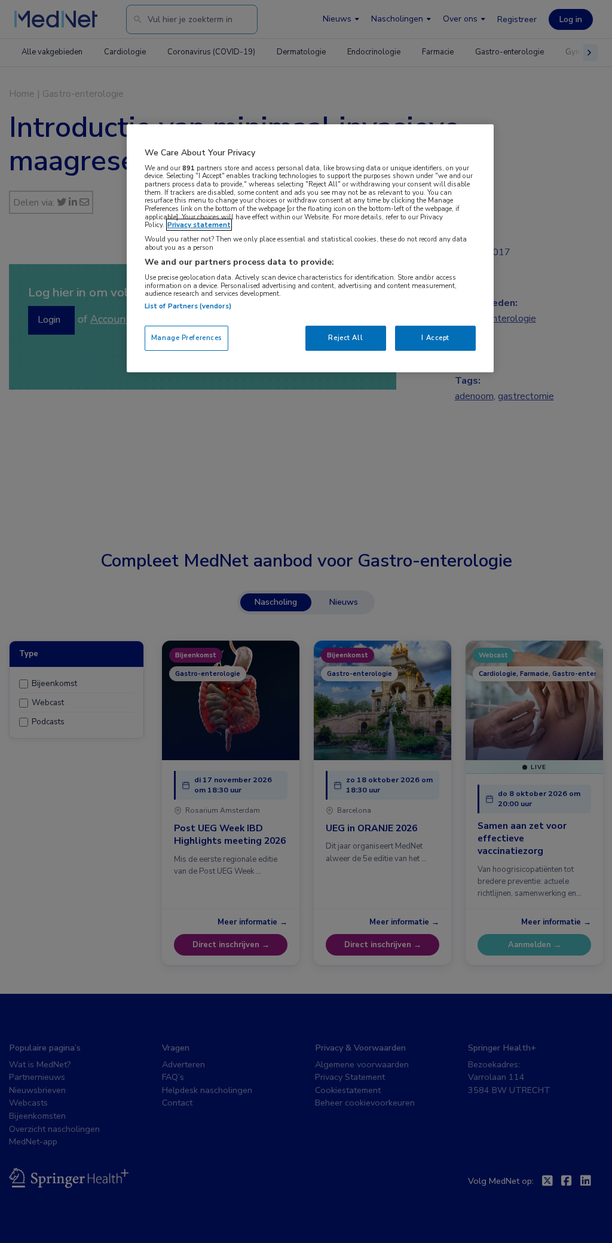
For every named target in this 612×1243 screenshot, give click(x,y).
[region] (310, 248)
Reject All (345, 337)
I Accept (435, 337)
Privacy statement (199, 224)
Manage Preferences (186, 337)
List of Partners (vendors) (188, 306)
